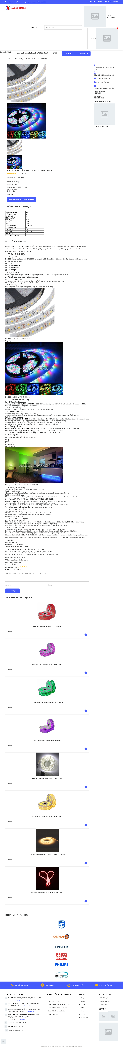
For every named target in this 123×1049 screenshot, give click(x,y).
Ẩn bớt (14, 565)
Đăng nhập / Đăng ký (111, 1)
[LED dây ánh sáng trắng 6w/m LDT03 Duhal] (47, 764)
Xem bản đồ (17, 1000)
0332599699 (22, 1022)
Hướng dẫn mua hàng (54, 1001)
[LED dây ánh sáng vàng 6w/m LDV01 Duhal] (47, 802)
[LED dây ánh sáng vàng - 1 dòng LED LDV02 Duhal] (47, 840)
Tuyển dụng (103, 1004)
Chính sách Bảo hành (53, 1014)
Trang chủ (83, 998)
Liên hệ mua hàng (105, 1001)
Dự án (82, 1011)
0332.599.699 (21, 557)
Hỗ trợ (100, 1)
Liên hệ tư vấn (83, 53)
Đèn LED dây (19, 59)
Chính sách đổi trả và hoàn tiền (56, 1011)
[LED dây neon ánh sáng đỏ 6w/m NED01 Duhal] (47, 878)
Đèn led (34, 27)
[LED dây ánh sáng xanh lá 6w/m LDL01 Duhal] (47, 688)
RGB (8, 191)
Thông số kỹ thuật (5, 52)
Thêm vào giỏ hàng (14, 199)
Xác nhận (12, 591)
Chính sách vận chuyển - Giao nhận (57, 1007)
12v (14, 191)
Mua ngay (69, 53)
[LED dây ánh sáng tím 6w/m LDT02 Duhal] (47, 726)
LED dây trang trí (11, 542)
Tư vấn (83, 1004)
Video (82, 1007)
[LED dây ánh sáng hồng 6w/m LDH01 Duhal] (47, 650)
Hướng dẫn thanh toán (54, 998)
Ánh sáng (10, 189)
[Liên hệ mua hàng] (85, 634)
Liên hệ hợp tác (104, 998)
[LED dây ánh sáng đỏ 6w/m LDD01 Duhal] (47, 612)
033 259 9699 (111, 17)
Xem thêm (8, 565)
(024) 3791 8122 (18, 1026)
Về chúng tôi (84, 1017)
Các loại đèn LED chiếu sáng (14, 544)
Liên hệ (83, 1014)
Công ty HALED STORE (13, 501)
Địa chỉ (92, 1)
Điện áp (15, 189)
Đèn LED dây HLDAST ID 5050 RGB (36, 59)
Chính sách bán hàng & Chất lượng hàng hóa (60, 1004)
